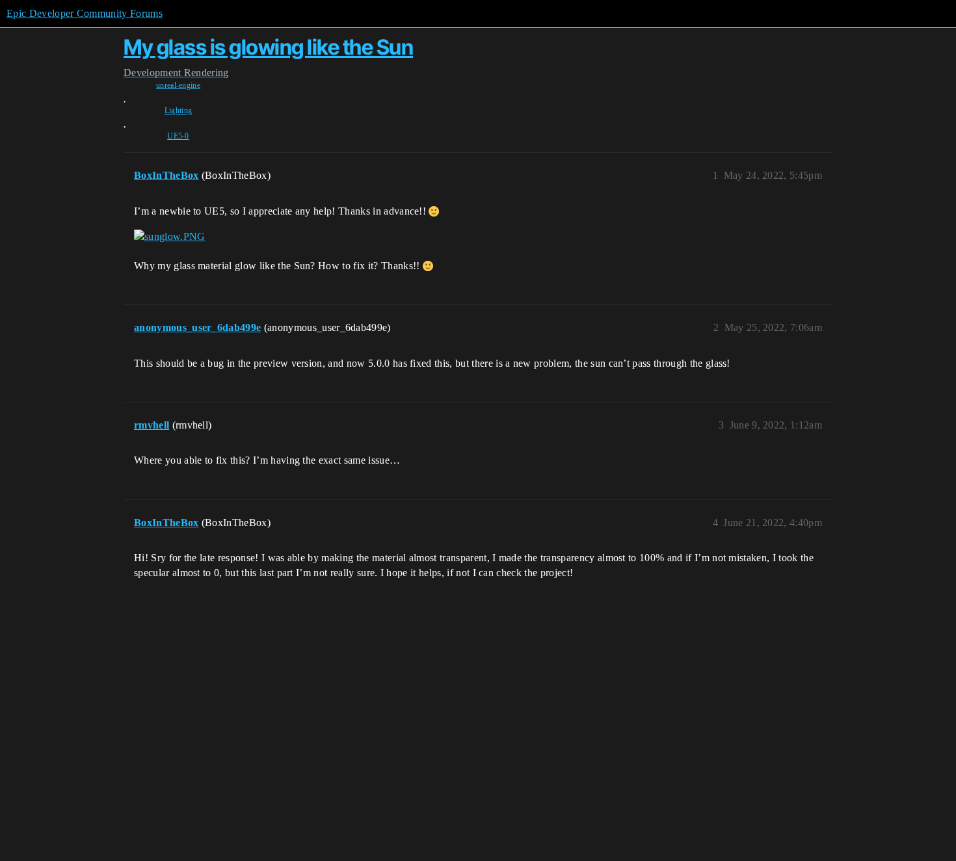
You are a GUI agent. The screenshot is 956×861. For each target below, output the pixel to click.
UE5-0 (178, 135)
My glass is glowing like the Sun (268, 47)
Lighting (179, 110)
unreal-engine (178, 85)
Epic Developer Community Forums (85, 13)
